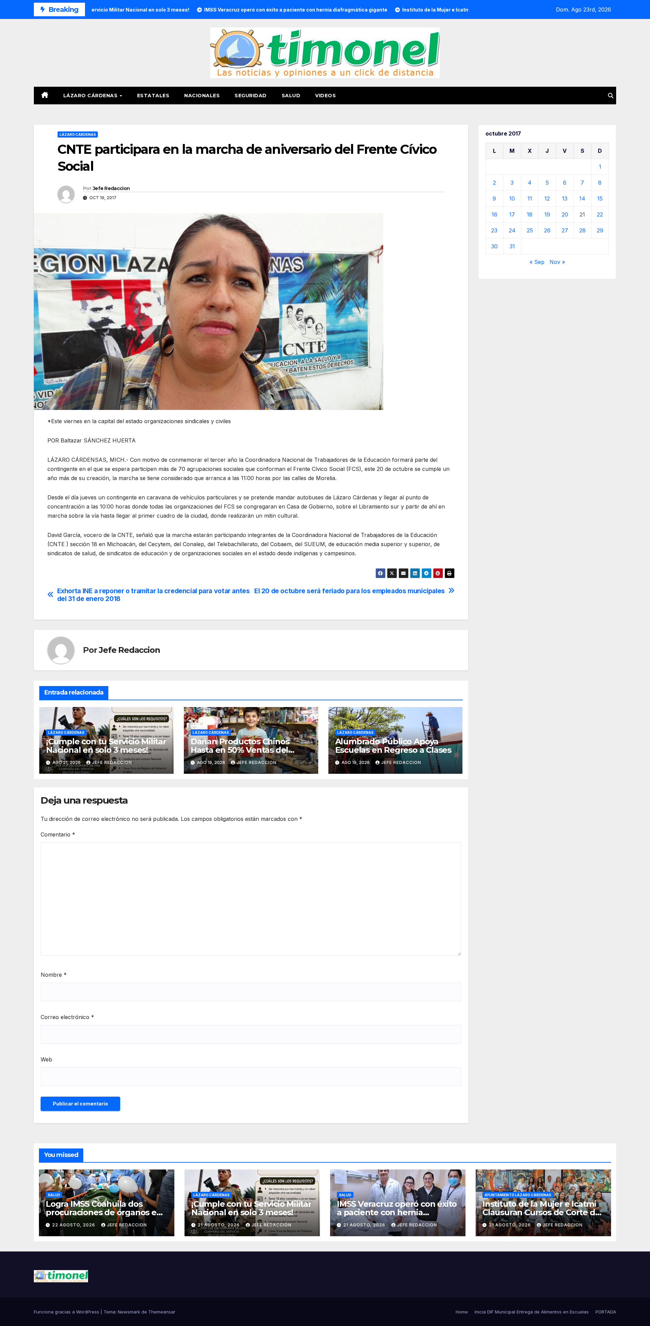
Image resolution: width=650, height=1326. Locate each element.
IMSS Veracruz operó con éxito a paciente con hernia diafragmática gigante (397, 1212)
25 (530, 230)
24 (512, 230)
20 (565, 214)
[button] (610, 95)
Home (462, 1311)
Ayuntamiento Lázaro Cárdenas (517, 1195)
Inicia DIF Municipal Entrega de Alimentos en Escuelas (532, 1311)
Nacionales (202, 95)
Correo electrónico (67, 1017)
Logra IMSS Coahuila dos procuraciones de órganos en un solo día (104, 1212)
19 (547, 214)
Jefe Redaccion (111, 188)
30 (494, 246)
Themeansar (161, 1311)
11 (529, 198)
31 (512, 246)
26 (547, 230)
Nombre (54, 974)
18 (530, 214)
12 (547, 198)
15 (600, 198)
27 (565, 230)
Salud (291, 95)
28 (582, 230)
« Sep (536, 261)
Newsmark (129, 1311)
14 (582, 198)
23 (494, 230)
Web (46, 1059)
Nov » (557, 261)
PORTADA (605, 1311)
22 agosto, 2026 (74, 1224)
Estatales (153, 95)
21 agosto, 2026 (219, 1224)
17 (512, 214)
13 (564, 198)
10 (512, 198)
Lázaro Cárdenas (91, 95)
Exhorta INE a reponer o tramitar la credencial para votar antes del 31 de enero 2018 (153, 595)
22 (600, 214)
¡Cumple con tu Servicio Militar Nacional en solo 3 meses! (106, 746)
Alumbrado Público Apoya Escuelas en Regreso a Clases (393, 746)
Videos (325, 95)
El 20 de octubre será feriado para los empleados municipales (349, 591)
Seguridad (251, 95)
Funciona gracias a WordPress (67, 1311)
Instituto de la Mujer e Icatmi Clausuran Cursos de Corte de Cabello (541, 1212)
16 (494, 214)
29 (600, 230)
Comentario (58, 834)
